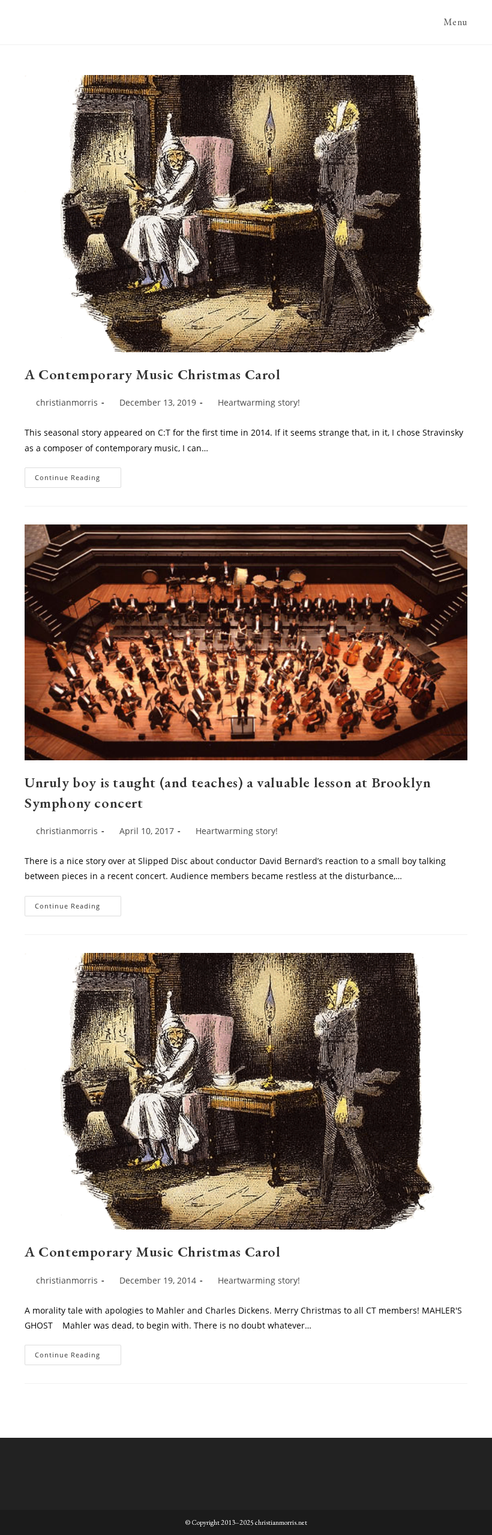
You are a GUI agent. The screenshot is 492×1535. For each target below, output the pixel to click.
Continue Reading (78, 480)
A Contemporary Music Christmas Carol (153, 374)
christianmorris (67, 402)
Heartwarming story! (259, 402)
